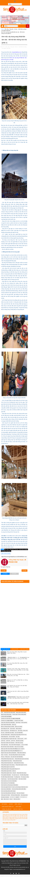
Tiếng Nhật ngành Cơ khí (21, 764)
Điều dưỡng (18, 728)
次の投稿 (4, 570)
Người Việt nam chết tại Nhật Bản (8, 752)
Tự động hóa (17, 776)
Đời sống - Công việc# (9, 549)
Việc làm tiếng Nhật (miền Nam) (8, 791)
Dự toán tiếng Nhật (5, 734)
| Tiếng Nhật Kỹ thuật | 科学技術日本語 (17, 861)
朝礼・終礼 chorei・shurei (6, 799)
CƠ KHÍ (11, 804)
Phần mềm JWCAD (21, 752)
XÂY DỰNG (4, 804)
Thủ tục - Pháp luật (5, 756)
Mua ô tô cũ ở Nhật (19, 746)
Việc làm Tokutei (20, 793)
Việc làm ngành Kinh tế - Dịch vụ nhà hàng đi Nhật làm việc (14, 787)
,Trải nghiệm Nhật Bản (5, 48)
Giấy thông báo (4, 736)
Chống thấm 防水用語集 (6, 716)
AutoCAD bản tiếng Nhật (9, 712)
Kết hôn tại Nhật (19, 740)
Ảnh (2, 712)
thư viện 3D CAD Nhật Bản (17, 756)
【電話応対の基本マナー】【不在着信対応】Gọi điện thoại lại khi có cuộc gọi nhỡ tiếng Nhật (18, 659)
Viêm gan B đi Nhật (5, 795)
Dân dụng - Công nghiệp (21, 722)
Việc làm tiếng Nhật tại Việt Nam (8, 793)
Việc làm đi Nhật (22, 778)
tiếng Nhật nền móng (19, 762)
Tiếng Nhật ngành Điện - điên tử (8, 770)
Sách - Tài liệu (4, 754)
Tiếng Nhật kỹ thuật (17, 760)
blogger (14, 573)
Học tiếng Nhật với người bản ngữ (8, 738)
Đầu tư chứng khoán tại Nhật (7, 726)
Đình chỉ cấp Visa (5, 730)
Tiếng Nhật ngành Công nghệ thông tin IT (10, 768)
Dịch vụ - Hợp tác (18, 809)
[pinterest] (16, 873)
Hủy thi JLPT (20, 738)
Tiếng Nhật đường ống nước (7, 758)
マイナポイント (23, 797)
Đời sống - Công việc (9, 29)
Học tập (17, 736)
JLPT (25, 738)
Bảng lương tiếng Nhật (6, 714)
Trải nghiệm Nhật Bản (5, 30)
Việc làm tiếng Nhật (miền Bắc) (19, 789)
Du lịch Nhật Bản (19, 732)
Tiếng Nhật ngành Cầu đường (7, 764)
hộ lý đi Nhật (12, 736)
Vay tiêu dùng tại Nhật (12, 778)
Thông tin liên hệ (6, 809)
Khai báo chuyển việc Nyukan (7, 742)
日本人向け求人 (17, 799)
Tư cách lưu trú (15, 774)
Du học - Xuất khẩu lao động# (21, 549)
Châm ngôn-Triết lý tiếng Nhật (19, 714)
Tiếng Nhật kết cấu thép (6, 760)
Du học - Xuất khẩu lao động (20, 29)
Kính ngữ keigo (4, 744)
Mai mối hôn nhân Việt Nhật (7, 746)
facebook (5, 573)
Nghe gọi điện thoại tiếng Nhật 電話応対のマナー (11, 750)
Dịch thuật (12, 728)
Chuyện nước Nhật (19, 720)
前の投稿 (24, 570)
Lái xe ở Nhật (24, 744)
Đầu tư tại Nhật (18, 726)
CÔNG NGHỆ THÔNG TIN (7, 806)
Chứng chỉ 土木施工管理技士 (7, 720)
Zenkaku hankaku (5, 797)
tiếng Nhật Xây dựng (21, 772)
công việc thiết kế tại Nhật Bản (8, 722)
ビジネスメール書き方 (14, 797)
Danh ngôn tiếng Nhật (6, 724)
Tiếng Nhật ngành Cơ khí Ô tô (7, 766)
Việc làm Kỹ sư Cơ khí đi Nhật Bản (9, 780)
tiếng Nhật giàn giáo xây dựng (21, 758)
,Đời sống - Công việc (10, 46)
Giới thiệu (18, 806)
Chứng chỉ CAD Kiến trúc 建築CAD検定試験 (10, 718)
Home (2, 29)
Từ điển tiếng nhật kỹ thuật (7, 776)
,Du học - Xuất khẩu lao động (20, 46)
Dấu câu (14, 724)
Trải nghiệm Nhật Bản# (6, 551)
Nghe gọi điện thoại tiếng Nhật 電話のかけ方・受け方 (12, 748)
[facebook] (15, 1)
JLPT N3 (8, 740)
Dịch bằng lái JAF (5, 728)
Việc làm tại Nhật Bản (6, 789)
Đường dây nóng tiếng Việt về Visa (18, 734)
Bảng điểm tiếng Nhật (21, 712)
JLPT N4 (13, 740)
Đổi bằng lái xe (13, 730)
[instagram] (19, 873)
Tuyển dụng (3, 778)
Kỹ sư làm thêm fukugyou (14, 744)
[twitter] (13, 873)
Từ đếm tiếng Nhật (24, 774)
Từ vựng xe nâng (25, 776)
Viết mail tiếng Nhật (15, 795)
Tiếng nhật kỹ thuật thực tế (7, 762)
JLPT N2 (3, 740)
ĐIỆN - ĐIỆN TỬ (18, 804)
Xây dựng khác (24, 795)
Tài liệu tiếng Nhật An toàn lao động (17, 754)
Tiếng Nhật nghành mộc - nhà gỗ (8, 772)
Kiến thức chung (19, 742)
